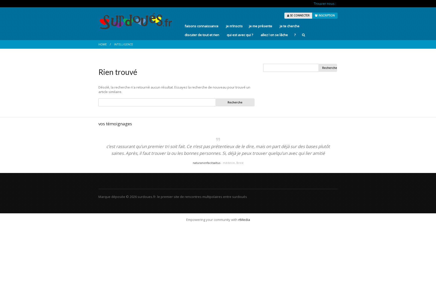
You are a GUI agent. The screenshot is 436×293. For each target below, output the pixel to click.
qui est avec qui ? (240, 35)
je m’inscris (234, 26)
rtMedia (244, 219)
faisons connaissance (202, 26)
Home (102, 44)
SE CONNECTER (299, 15)
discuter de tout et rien (202, 35)
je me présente (260, 26)
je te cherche (289, 26)
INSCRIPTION (326, 15)
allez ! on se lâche (274, 35)
